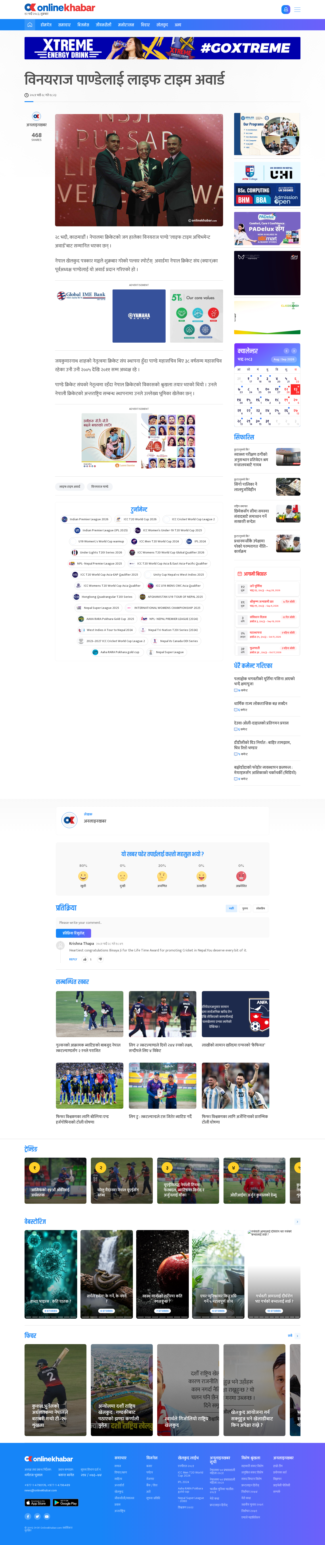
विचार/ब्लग (121, 1472)
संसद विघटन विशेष (251, 1479)
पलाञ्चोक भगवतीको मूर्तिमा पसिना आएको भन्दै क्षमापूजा (264, 681)
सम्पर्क (276, 1491)
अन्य (178, 25)
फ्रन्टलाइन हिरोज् (219, 1505)
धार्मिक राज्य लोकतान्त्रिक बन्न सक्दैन (260, 704)
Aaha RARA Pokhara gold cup (190, 1490)
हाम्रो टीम (278, 1466)
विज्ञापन (277, 1479)
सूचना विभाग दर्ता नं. (91, 1469)
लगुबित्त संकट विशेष (252, 1472)
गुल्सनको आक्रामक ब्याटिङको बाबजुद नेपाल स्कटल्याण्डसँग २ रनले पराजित (88, 1048)
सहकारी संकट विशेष (252, 1466)
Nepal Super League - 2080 (191, 1499)
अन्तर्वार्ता (119, 1485)
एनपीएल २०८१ (186, 1466)
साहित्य (118, 1479)
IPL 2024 (183, 1482)
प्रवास (117, 1504)
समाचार (64, 25)
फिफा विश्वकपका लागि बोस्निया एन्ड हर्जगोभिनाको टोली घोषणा (82, 1120)
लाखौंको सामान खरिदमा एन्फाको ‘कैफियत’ (233, 1045)
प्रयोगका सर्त (280, 1472)
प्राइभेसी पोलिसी (281, 1485)
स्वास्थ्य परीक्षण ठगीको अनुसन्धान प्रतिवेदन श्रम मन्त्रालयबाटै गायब (251, 459)
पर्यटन (149, 1472)
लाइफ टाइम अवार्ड (69, 486)
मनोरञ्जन (126, 25)
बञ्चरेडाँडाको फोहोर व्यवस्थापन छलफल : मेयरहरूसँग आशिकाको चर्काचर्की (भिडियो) (265, 770)
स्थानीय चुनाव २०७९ (252, 1504)
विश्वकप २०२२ (185, 1507)
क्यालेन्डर (248, 351)
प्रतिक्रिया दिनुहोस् (73, 933)
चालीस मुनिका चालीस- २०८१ (222, 1491)
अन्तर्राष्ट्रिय (120, 1511)
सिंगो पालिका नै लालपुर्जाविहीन (245, 487)
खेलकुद (162, 25)
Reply (73, 959)
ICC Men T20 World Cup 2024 (190, 1474)
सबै (290, 1336)
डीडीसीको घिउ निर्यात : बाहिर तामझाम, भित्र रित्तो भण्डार (262, 745)
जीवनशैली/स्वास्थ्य (124, 1498)
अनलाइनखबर (36, 125)
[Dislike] (100, 959)
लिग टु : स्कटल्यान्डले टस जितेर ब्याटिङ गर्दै (160, 1117)
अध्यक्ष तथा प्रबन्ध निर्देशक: (38, 1469)
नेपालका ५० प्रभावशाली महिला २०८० (222, 1481)
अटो (148, 1491)
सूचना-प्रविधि (153, 1498)
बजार (149, 1466)
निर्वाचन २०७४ (249, 1491)
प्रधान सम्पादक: (66, 1469)
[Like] (85, 959)
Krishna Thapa (81, 943)
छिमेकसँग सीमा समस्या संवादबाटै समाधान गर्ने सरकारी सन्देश (251, 516)
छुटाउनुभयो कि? (242, 449)
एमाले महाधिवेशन (250, 1517)
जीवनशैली (103, 25)
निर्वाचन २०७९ (249, 1511)
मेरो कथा (214, 1498)
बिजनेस (83, 25)
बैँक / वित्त (151, 1485)
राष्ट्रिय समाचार (241, 506)
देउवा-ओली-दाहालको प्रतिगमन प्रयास (261, 723)
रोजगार (150, 1479)
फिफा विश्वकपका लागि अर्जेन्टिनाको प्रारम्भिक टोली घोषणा (235, 1120)
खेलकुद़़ (119, 1491)
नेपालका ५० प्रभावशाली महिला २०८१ (222, 1472)
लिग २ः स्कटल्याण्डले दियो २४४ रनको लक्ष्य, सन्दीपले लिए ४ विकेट (161, 1048)
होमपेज (46, 25)
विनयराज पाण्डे (99, 486)
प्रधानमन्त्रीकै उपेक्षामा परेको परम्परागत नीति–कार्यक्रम (251, 546)
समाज (118, 1466)
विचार (145, 25)
